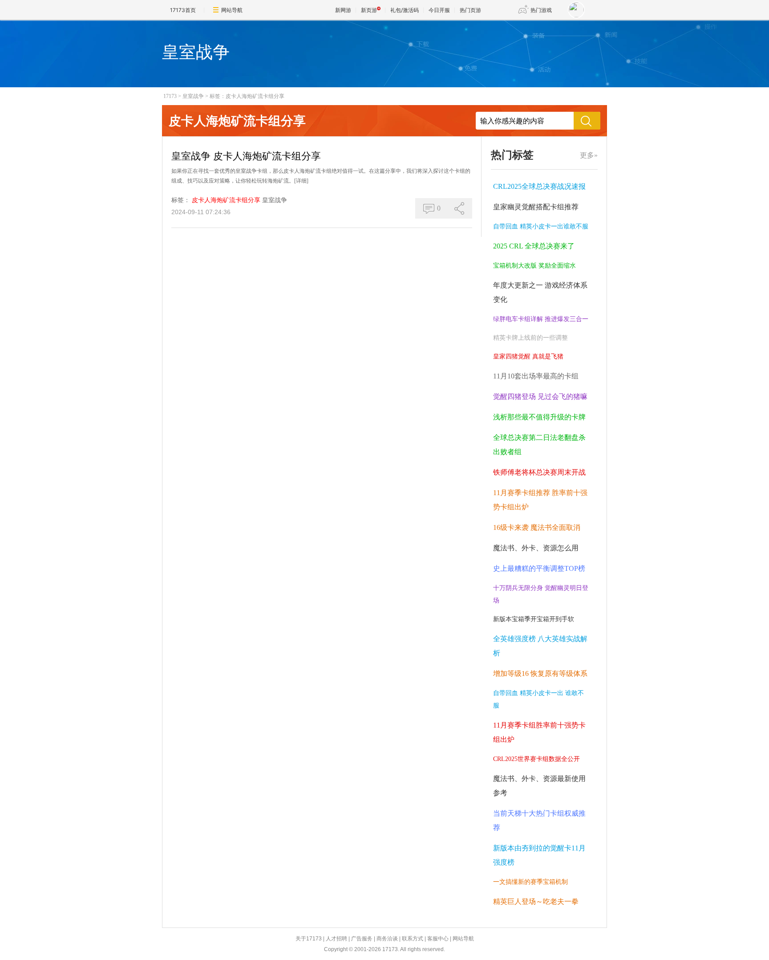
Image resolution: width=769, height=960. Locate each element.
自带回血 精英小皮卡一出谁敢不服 (540, 226)
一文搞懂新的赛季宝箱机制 (530, 882)
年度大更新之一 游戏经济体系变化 (540, 292)
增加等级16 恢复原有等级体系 (540, 673)
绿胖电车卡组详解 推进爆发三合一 (540, 319)
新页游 (369, 10)
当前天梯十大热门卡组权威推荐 (539, 820)
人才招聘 (336, 939)
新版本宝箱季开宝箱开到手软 (533, 619)
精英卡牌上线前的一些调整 (530, 337)
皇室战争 (193, 96)
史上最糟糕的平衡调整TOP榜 (539, 568)
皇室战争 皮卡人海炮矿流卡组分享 (246, 156)
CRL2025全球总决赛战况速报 (539, 186)
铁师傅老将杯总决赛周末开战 (539, 472)
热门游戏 (541, 10)
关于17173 (308, 939)
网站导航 (232, 10)
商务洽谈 (387, 939)
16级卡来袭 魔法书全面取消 (536, 527)
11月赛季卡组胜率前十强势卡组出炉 (539, 732)
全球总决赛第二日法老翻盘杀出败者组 (539, 445)
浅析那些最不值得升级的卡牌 (539, 417)
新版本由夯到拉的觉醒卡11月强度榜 (539, 855)
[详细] (301, 181)
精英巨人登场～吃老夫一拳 (536, 901)
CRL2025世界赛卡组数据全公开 (536, 759)
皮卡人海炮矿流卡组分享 (226, 200)
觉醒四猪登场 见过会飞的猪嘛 (540, 396)
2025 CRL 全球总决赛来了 (534, 246)
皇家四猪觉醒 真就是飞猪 (528, 356)
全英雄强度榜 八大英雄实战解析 (540, 646)
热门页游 (470, 10)
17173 (170, 96)
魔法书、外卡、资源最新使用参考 (539, 786)
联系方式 (412, 939)
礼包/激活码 (404, 10)
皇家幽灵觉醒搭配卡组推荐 (536, 207)
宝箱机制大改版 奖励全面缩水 (534, 265)
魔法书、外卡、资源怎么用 (536, 548)
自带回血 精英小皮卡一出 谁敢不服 (538, 699)
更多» (589, 155)
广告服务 (361, 939)
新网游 (343, 10)
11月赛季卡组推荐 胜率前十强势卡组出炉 (540, 500)
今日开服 (439, 10)
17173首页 (183, 10)
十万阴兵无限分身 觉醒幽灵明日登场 (540, 594)
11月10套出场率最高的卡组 (536, 376)
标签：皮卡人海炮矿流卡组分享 (247, 96)
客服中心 (438, 939)
